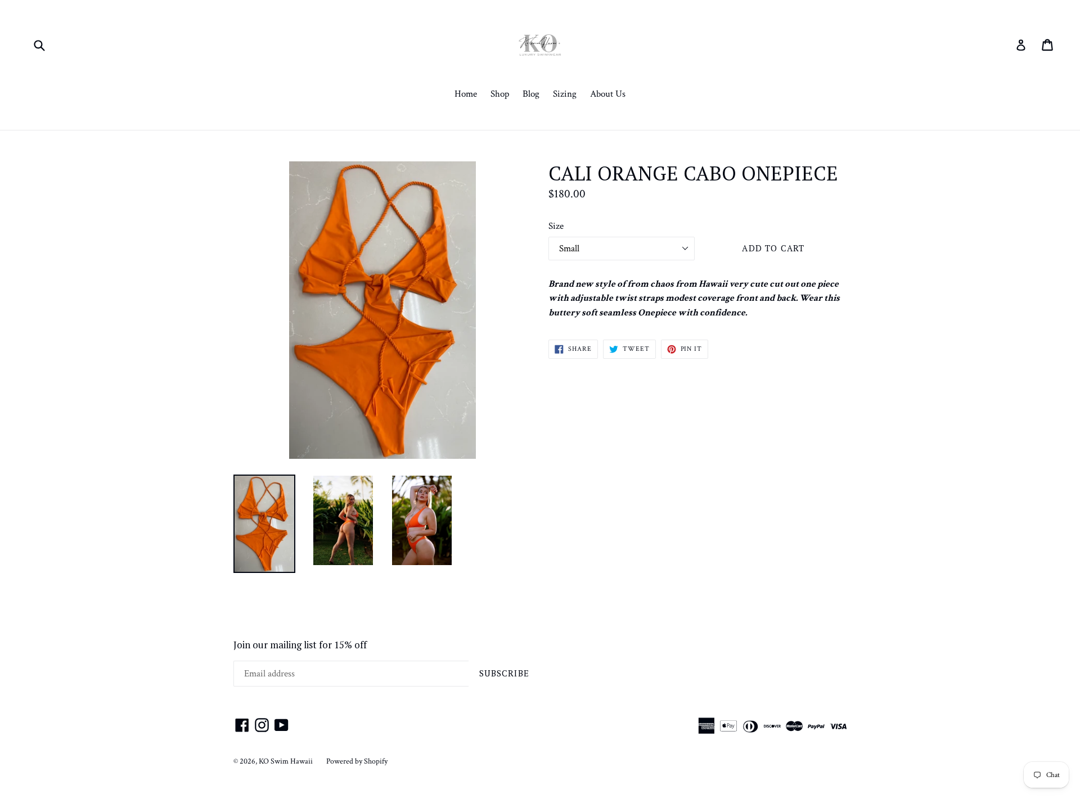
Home (465, 94)
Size (556, 226)
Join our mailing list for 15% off (300, 645)
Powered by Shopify (357, 761)
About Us (608, 94)
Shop (499, 94)
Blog (531, 94)
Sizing (565, 94)
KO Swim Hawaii (286, 761)
